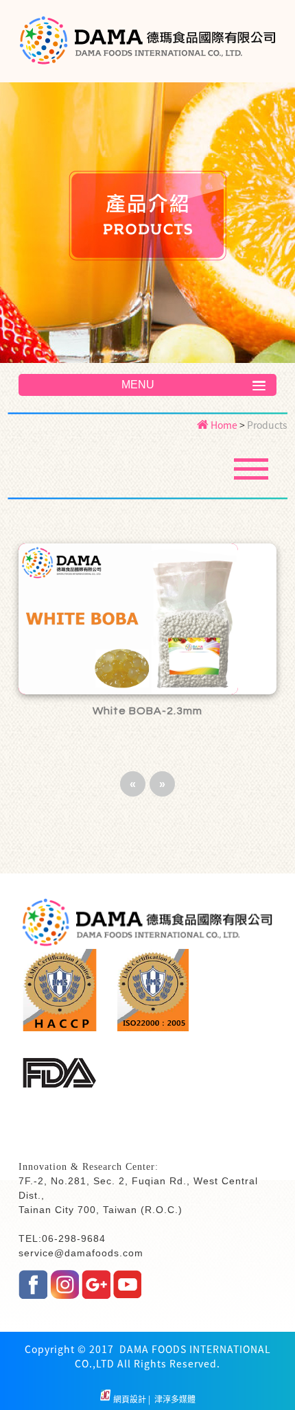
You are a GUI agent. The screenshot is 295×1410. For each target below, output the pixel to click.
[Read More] (148, 618)
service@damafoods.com (81, 1252)
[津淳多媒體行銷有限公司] (105, 1399)
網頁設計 (130, 1399)
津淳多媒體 (174, 1399)
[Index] (148, 48)
